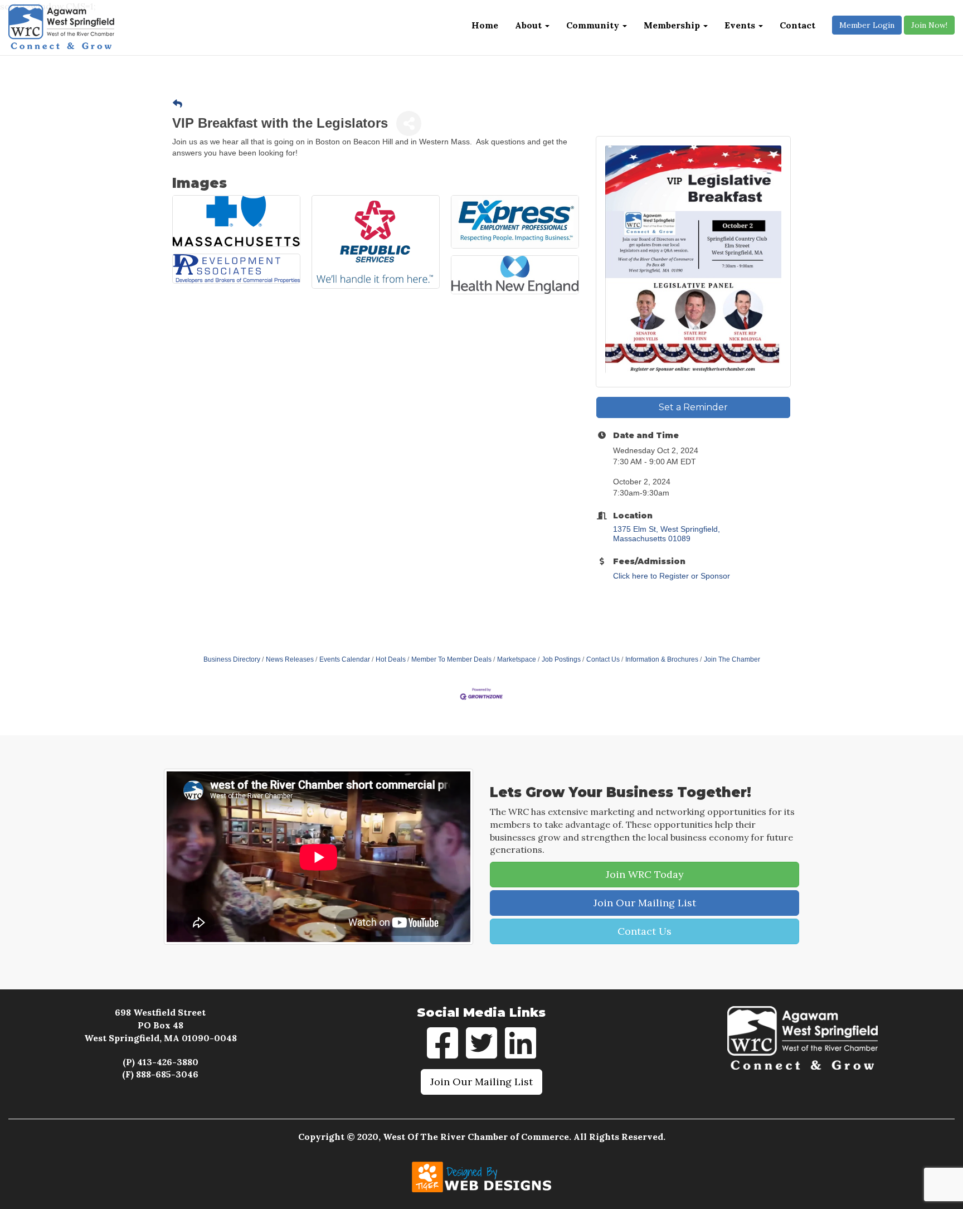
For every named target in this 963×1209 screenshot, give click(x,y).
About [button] (529, 25)
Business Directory (231, 659)
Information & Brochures (661, 659)
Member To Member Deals (451, 659)
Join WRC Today (645, 874)
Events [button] (740, 25)
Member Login (866, 25)
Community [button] (593, 25)
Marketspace (516, 659)
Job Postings (561, 659)
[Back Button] (177, 104)
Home (484, 25)
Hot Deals (391, 659)
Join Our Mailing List (645, 902)
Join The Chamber (732, 659)
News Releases (290, 659)
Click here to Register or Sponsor (671, 575)
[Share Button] (408, 123)
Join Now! (929, 25)
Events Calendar (344, 659)
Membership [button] (673, 25)
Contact (797, 25)
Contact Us (603, 659)
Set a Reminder (693, 407)
